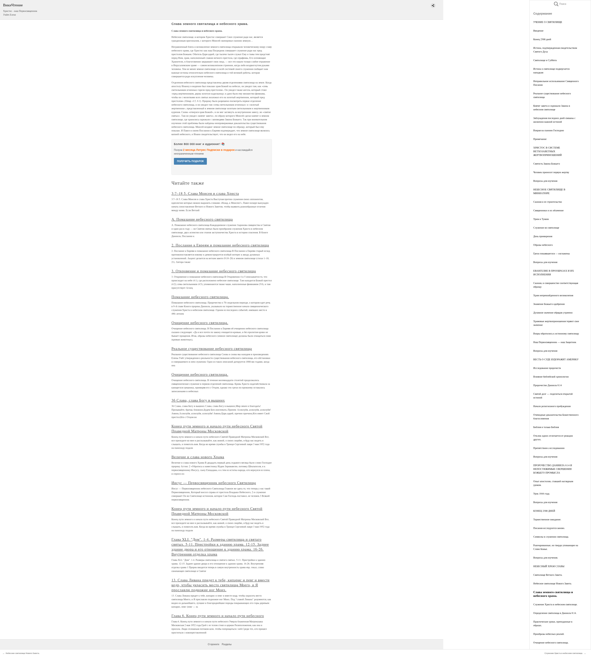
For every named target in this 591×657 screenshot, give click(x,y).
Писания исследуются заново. (549, 528)
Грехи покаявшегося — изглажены (551, 253)
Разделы (227, 644)
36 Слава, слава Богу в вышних (198, 400)
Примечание (540, 139)
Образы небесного (543, 244)
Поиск (559, 4)
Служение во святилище (546, 227)
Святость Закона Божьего (546, 163)
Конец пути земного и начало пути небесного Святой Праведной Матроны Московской (216, 428)
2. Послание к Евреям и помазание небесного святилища (220, 245)
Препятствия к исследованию (549, 448)
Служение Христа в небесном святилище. (555, 604)
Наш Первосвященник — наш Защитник (554, 342)
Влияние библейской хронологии (551, 376)
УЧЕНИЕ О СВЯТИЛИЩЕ (547, 22)
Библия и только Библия (546, 427)
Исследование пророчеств (547, 368)
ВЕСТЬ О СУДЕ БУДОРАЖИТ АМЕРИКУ (556, 359)
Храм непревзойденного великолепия (553, 295)
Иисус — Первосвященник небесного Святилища (213, 482)
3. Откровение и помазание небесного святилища (213, 270)
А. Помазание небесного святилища (202, 219)
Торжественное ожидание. (547, 519)
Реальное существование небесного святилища (211, 348)
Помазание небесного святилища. (200, 296)
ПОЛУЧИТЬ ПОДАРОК (190, 161)
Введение (538, 30)
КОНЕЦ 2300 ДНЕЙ (544, 510)
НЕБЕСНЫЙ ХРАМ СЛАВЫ (548, 566)
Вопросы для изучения (545, 180)
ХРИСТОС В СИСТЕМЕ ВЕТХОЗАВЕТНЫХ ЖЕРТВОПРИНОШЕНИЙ (547, 151)
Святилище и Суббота (545, 60)
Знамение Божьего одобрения (549, 303)
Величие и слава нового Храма (197, 456)
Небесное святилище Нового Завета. (552, 583)
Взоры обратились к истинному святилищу (556, 333)
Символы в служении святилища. (551, 536)
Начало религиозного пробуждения (552, 406)
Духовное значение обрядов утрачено (553, 312)
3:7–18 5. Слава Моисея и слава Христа (205, 193)
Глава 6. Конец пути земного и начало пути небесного (217, 615)
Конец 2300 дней (542, 39)
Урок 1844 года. (541, 493)
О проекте (213, 644)
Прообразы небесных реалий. (548, 633)
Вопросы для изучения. (545, 557)
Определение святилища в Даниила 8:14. (555, 613)
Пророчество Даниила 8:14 (547, 385)
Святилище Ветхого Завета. (547, 574)
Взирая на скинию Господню (548, 130)
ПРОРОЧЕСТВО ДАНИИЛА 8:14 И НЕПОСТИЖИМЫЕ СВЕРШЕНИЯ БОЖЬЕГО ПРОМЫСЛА (552, 469)
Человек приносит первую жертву (551, 172)
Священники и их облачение (548, 210)
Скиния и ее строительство (547, 201)
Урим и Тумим (541, 219)
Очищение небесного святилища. (551, 642)
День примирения (542, 236)
